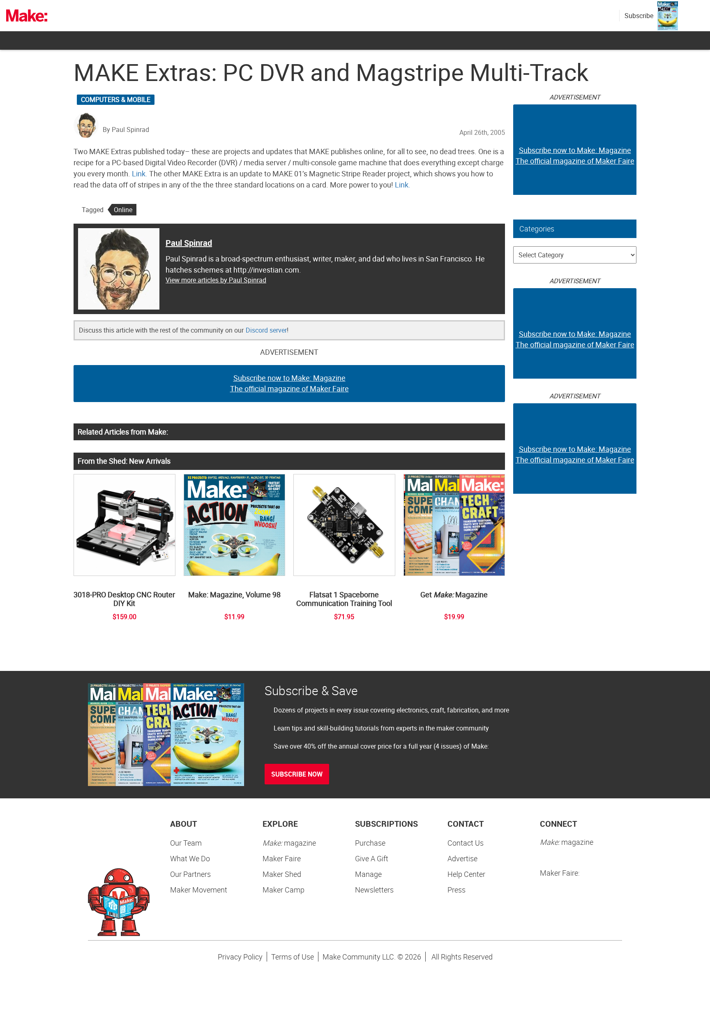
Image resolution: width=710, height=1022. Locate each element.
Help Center (466, 874)
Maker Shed (282, 874)
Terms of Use (292, 957)
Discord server (266, 330)
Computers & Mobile (115, 99)
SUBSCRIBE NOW (297, 774)
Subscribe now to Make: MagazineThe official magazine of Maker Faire (289, 383)
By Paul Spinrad (126, 129)
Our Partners (190, 874)
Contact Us (465, 843)
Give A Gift (371, 858)
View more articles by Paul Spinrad (216, 279)
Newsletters (374, 890)
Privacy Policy (240, 957)
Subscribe (639, 15)
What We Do (190, 858)
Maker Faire (282, 858)
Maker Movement (198, 890)
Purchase (370, 843)
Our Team (186, 843)
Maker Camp (283, 890)
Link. (140, 173)
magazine (289, 843)
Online (123, 209)
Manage (368, 874)
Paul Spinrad (189, 242)
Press (456, 890)
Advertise (462, 858)
